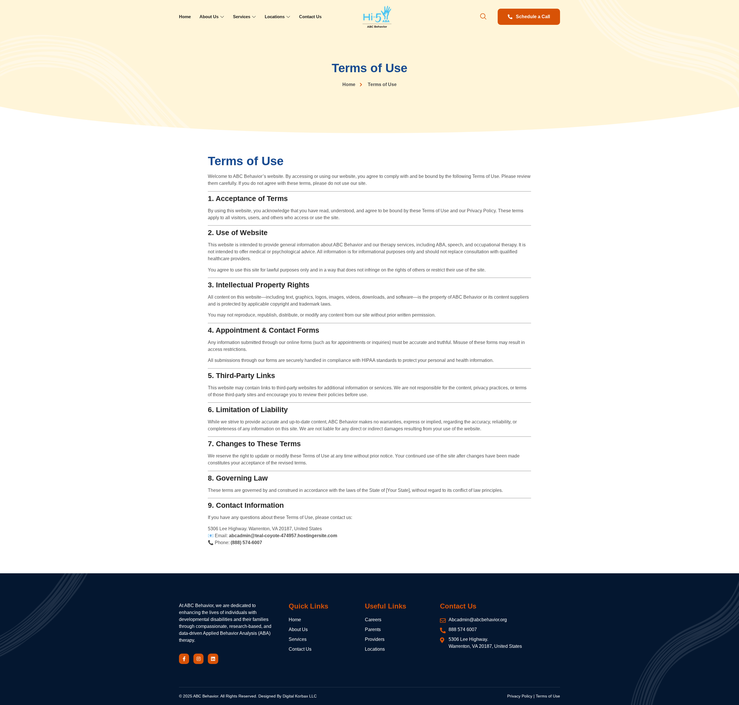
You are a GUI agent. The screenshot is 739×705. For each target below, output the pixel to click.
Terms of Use (548, 696)
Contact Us (310, 16)
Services (241, 16)
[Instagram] (198, 659)
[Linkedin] (213, 659)
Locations (275, 16)
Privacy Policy (519, 696)
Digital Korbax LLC (300, 696)
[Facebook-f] (184, 659)
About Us (209, 16)
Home (185, 16)
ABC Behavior (205, 696)
